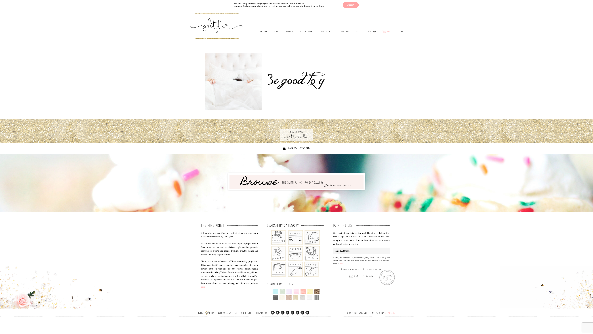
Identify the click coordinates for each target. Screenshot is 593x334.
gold (296, 297)
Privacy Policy (260, 312)
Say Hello (210, 312)
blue (275, 291)
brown (289, 297)
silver (302, 297)
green (282, 291)
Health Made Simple (296, 82)
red (303, 291)
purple (289, 291)
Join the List (245, 312)
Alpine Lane (390, 312)
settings (319, 6)
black (275, 297)
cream (282, 297)
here (203, 286)
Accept (350, 4)
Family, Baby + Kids (295, 269)
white (309, 297)
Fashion (278, 253)
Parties (311, 269)
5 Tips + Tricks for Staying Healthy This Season (233, 81)
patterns (316, 297)
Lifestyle (312, 253)
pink (296, 291)
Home (200, 312)
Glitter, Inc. (216, 22)
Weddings (278, 237)
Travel (278, 269)
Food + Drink (295, 253)
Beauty (295, 237)
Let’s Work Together (227, 312)
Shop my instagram (298, 148)
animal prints (317, 291)
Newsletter (374, 270)
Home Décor (312, 237)
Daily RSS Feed (352, 270)
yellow (310, 291)
